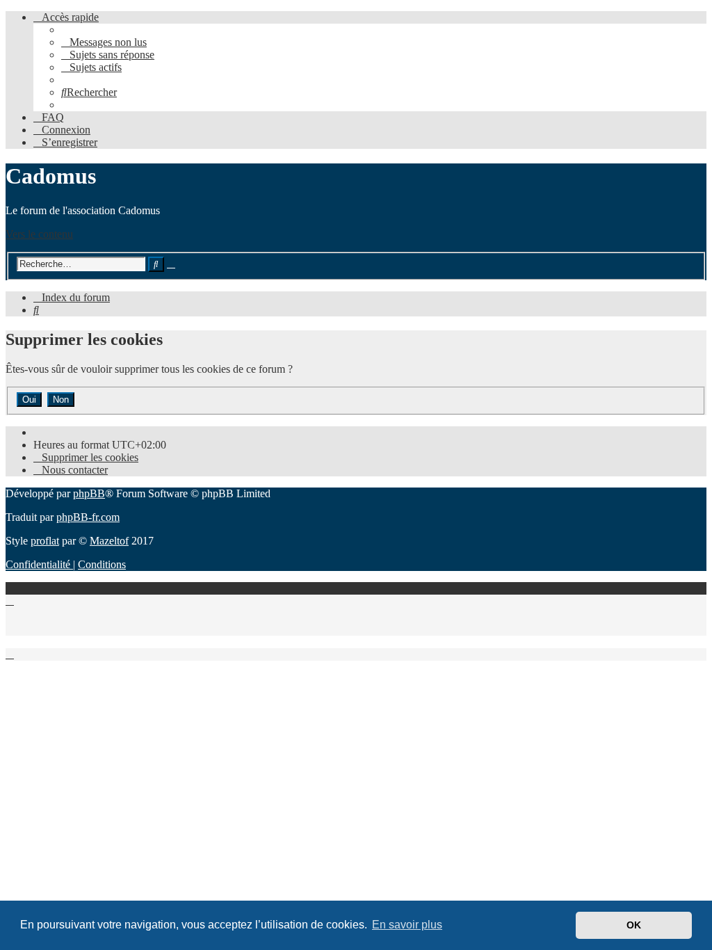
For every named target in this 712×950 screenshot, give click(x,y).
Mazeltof (109, 541)
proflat (45, 541)
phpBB (89, 493)
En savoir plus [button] (407, 925)
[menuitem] (104, 42)
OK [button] (633, 925)
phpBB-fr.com (88, 517)
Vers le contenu (39, 234)
